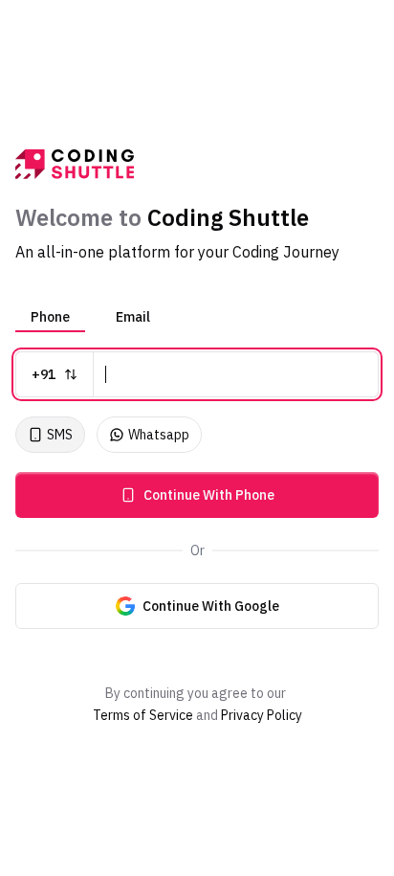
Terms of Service (143, 715)
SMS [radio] (60, 434)
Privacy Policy (261, 715)
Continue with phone (208, 495)
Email (133, 317)
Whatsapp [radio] (158, 434)
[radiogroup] (197, 434)
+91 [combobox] (43, 374)
